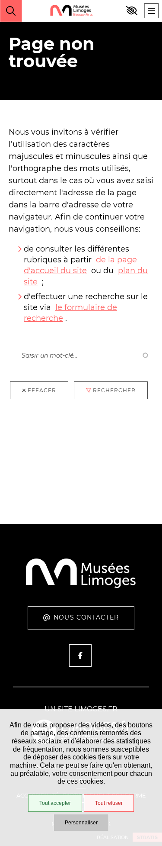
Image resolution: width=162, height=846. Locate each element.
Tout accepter (55, 803)
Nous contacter (86, 617)
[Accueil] (71, 11)
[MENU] (151, 10)
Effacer (42, 390)
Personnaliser (81, 823)
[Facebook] (80, 655)
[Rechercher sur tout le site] (11, 11)
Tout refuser (109, 803)
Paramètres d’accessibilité (131, 10)
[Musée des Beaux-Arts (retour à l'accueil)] (81, 586)
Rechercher (34, 336)
